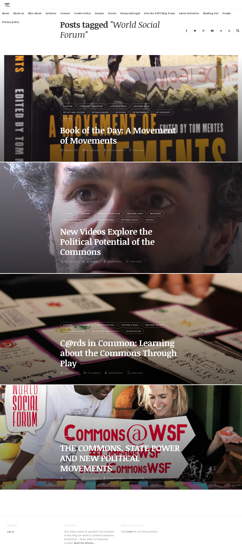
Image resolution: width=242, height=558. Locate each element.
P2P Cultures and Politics (77, 219)
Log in (10, 531)
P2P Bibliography (100, 112)
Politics (67, 118)
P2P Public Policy (130, 219)
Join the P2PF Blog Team (159, 13)
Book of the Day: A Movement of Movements (118, 135)
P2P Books (121, 112)
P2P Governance (106, 219)
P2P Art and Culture (74, 112)
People (226, 13)
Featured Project (154, 325)
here (130, 531)
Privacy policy (10, 22)
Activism (68, 106)
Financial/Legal (130, 13)
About (5, 13)
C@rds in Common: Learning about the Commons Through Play (118, 353)
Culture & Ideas (118, 106)
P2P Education (133, 331)
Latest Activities (189, 13)
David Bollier (114, 261)
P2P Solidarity (163, 112)
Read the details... (84, 542)
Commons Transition (91, 106)
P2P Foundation (116, 150)
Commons (85, 213)
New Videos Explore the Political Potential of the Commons (107, 241)
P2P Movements (141, 112)
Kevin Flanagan (116, 477)
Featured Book (141, 106)
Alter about (35, 13)
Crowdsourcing (105, 325)
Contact (65, 13)
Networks (155, 213)
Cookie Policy (82, 13)
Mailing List (210, 13)
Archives (51, 13)
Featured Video (135, 213)
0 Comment (93, 150)
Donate (99, 13)
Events (112, 13)
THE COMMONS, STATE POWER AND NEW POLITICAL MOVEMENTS (120, 458)
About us (18, 13)
